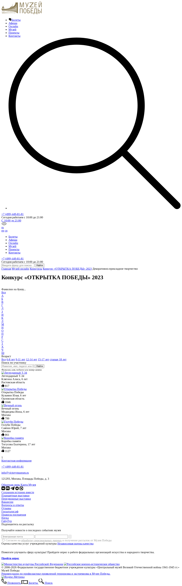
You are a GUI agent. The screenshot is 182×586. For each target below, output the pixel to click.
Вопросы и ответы (12, 505)
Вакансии (7, 501)
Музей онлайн (20, 268)
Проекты (14, 32)
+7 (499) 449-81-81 (12, 214)
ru (2, 227)
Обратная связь (10, 484)
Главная (6, 268)
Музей (12, 29)
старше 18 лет (58, 359)
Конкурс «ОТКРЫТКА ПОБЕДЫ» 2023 (67, 268)
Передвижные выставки (16, 498)
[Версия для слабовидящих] (4, 224)
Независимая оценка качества (75, 543)
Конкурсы (36, 268)
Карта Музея (28, 484)
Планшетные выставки (15, 495)
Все (3, 292)
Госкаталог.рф (9, 511)
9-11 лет (20, 359)
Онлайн (13, 26)
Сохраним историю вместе (17, 492)
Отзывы (6, 508)
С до (11, 220)
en (2, 230)
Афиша (13, 23)
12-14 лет (31, 359)
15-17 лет (43, 359)
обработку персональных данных (41, 540)
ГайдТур (6, 521)
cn (6, 230)
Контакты (14, 35)
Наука (5, 517)
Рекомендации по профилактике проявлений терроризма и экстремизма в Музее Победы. (55, 573)
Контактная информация (16, 460)
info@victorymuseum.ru (15, 472)
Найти (39, 366)
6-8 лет (11, 359)
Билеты (16, 19)
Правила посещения (13, 514)
